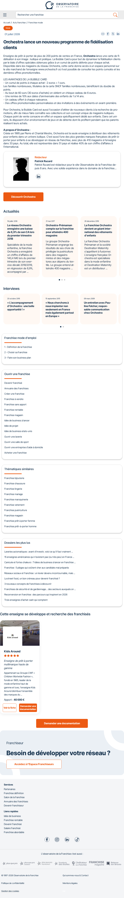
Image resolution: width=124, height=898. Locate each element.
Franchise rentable (13, 409)
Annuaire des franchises (16, 388)
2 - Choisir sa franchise (15, 352)
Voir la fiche (10, 707)
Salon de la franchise (14, 797)
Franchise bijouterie (14, 478)
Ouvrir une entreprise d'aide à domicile (23, 447)
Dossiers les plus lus (17, 542)
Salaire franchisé (12, 828)
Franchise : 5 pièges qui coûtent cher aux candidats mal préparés (36, 567)
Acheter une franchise (15, 452)
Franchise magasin (13, 415)
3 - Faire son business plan (17, 357)
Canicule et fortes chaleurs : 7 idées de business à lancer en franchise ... (40, 562)
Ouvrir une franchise (17, 374)
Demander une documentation (62, 723)
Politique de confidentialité (12, 883)
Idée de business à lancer (17, 420)
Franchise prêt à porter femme (19, 520)
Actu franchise (19, 22)
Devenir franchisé (13, 382)
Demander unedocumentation (28, 707)
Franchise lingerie (13, 488)
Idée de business (12, 816)
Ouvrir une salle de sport (16, 442)
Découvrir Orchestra (23, 196)
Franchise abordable (14, 832)
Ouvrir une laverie (13, 436)
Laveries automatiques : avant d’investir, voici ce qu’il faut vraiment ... (38, 551)
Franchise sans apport (15, 404)
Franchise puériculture (15, 510)
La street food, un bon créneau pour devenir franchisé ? (32, 578)
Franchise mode (35, 22)
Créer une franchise (14, 393)
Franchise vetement (14, 504)
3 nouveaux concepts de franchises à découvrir (28, 583)
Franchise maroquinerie (16, 499)
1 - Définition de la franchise (18, 347)
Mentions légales (70, 883)
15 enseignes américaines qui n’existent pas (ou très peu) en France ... (39, 557)
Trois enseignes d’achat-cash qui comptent (26, 599)
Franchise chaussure (14, 483)
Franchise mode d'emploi (20, 338)
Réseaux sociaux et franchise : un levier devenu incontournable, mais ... (39, 573)
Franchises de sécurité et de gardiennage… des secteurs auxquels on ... (40, 589)
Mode (8, 28)
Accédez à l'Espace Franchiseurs (34, 764)
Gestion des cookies (10, 891)
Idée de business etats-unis (18, 431)
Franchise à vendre (13, 399)
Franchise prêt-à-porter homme (20, 526)
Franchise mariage (13, 494)
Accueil (6, 22)
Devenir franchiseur (14, 805)
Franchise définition (14, 793)
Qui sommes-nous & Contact (75, 875)
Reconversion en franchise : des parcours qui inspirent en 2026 (35, 594)
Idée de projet (11, 425)
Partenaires (9, 789)
